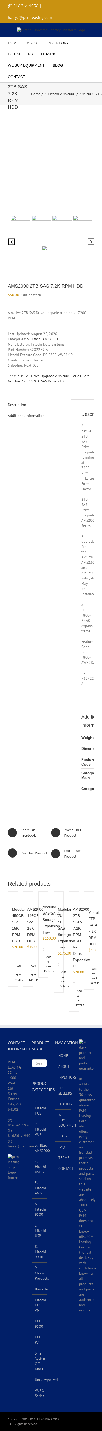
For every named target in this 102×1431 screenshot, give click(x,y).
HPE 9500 (39, 1324)
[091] (51, 257)
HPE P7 (38, 1340)
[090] (51, 163)
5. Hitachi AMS (40, 1188)
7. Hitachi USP (40, 1230)
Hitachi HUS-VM (40, 1305)
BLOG (62, 1136)
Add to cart (14, 970)
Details (12, 979)
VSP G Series (39, 1393)
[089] (82, 227)
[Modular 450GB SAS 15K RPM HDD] (13, 896)
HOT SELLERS (63, 1091)
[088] (61, 227)
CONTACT (63, 1168)
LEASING (63, 1104)
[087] (40, 227)
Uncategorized (46, 1379)
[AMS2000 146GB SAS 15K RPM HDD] (28, 896)
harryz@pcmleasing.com (30, 17)
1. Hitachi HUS (40, 1108)
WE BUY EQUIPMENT (63, 1120)
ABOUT (63, 1066)
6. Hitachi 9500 (40, 1209)
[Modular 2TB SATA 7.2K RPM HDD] (89, 898)
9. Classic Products (42, 1273)
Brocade (41, 1289)
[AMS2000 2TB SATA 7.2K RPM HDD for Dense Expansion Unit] (73, 896)
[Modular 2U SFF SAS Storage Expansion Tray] (58, 896)
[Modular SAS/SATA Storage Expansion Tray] (43, 895)
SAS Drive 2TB (52, 381)
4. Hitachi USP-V (40, 1166)
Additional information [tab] (26, 415)
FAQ (61, 1147)
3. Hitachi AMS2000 (42, 339)
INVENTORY (63, 1077)
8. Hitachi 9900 (40, 1251)
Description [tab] (17, 404)
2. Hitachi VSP (40, 1129)
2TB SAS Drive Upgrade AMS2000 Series (49, 375)
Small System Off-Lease (40, 1361)
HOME (63, 1055)
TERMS (63, 1157)
